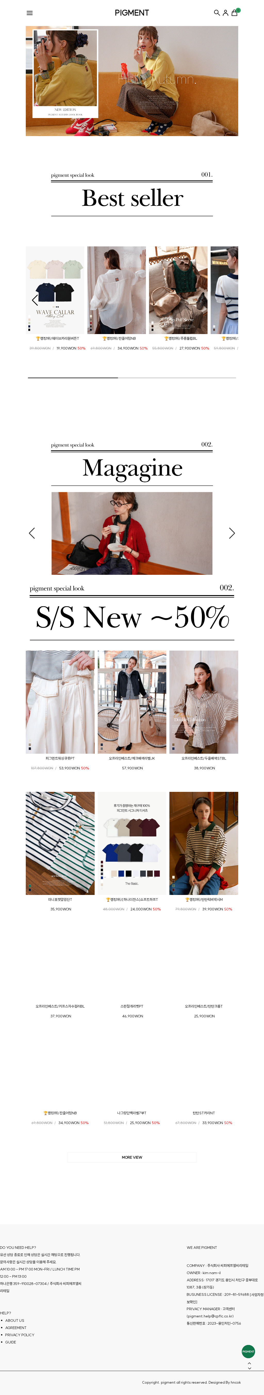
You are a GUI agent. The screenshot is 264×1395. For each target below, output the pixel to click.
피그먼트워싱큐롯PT (60, 758)
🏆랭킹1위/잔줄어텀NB (119, 338)
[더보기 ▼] (132, 1157)
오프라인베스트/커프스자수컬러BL (60, 1006)
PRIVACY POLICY (20, 1335)
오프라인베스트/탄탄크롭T (204, 1006)
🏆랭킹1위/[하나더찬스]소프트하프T (132, 899)
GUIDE (10, 1342)
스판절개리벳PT (131, 1006)
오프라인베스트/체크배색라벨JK (132, 758)
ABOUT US (14, 1320)
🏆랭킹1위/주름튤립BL (180, 338)
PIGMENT (132, 13)
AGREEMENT (16, 1327)
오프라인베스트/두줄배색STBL (204, 758)
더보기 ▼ (132, 1157)
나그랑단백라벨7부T (131, 1113)
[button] (35, 300)
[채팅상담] (248, 1351)
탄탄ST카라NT (204, 1113)
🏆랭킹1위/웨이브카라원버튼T (57, 338)
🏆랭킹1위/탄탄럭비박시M (204, 899)
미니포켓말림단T (60, 899)
